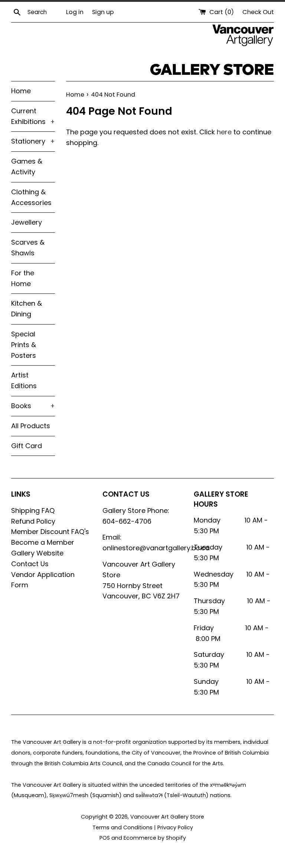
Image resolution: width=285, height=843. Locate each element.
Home (21, 90)
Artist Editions (24, 380)
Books (33, 405)
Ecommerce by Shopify (155, 838)
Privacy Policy (175, 827)
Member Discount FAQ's (50, 531)
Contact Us (30, 563)
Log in (74, 12)
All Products (30, 425)
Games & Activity (26, 167)
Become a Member (42, 542)
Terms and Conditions (122, 827)
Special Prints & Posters (23, 344)
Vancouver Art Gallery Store (167, 816)
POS (104, 838)
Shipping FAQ (33, 510)
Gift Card (26, 445)
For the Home (22, 278)
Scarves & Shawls (28, 248)
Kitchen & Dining (26, 309)
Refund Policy (33, 521)
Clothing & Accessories (31, 197)
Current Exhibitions (33, 116)
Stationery (33, 141)
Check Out (258, 12)
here (224, 132)
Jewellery (26, 222)
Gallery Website (37, 553)
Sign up (103, 12)
